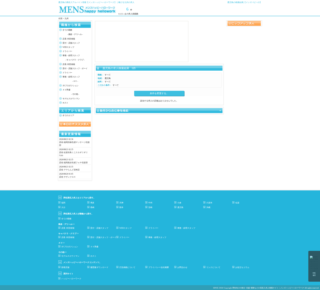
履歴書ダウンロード (99, 267)
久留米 (209, 203)
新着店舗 (65, 267)
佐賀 (237, 203)
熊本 (121, 207)
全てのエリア (68, 115)
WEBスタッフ (68, 47)
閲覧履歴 (314, 274)
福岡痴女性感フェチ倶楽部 (76, 162)
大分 (63, 207)
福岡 (63, 203)
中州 (150, 203)
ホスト (65, 103)
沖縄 (208, 207)
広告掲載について (127, 267)
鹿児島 (180, 207)
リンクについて (213, 267)
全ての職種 (67, 30)
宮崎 (150, 207)
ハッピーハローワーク (71, 279)
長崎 (92, 207)
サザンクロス (70, 177)
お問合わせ (182, 267)
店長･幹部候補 (68, 39)
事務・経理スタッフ (71, 55)
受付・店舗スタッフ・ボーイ (75, 68)
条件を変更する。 (159, 93)
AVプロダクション (70, 85)
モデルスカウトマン (71, 98)
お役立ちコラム (242, 267)
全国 (60, 18)
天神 (121, 203)
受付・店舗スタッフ (71, 43)
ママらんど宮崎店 (72, 170)
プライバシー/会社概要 (158, 267)
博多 (92, 203)
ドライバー (67, 51)
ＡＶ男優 (66, 90)
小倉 (179, 203)
